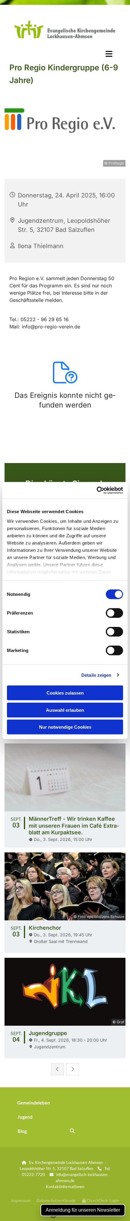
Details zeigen (96, 674)
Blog (22, 1131)
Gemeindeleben (33, 1102)
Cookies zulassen (65, 692)
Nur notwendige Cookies (65, 727)
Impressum (21, 1200)
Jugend (25, 1117)
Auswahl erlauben (65, 709)
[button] (65, 54)
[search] (72, 1130)
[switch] (114, 613)
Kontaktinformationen (65, 1186)
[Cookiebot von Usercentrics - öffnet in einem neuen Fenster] (96, 490)
